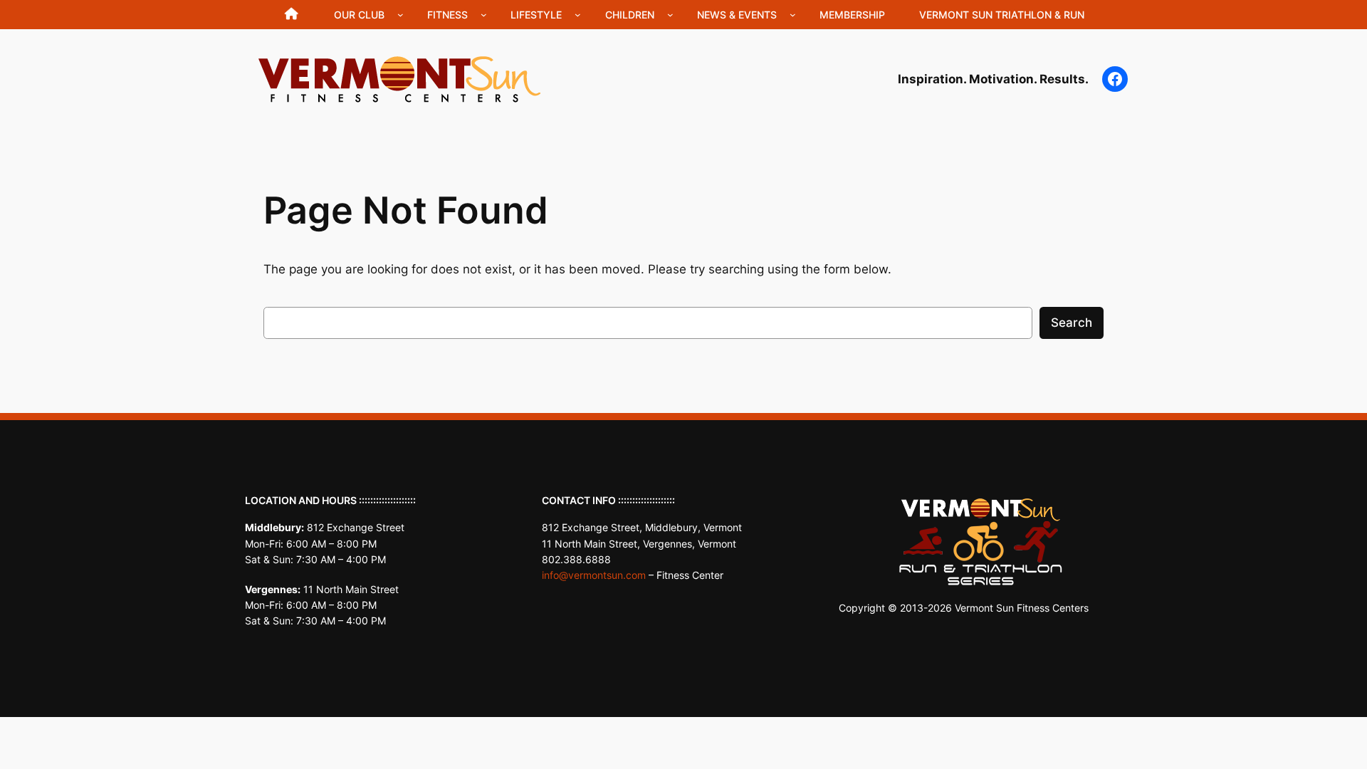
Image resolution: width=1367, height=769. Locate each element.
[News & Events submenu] (793, 14)
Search (1071, 322)
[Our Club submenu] (400, 14)
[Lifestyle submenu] (578, 14)
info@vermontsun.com (594, 575)
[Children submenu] (670, 14)
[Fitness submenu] (484, 14)
